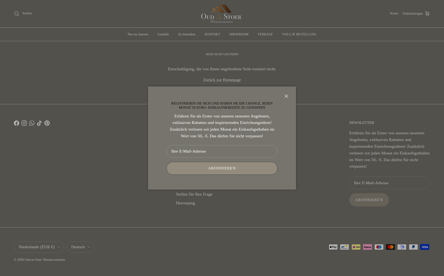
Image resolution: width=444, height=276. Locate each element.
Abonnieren (222, 168)
